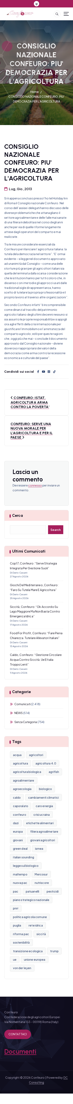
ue (14, 959)
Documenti (20, 1051)
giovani (18, 840)
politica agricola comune (30, 917)
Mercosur (41, 874)
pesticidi (53, 891)
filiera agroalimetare (44, 831)
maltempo (20, 874)
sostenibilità (21, 942)
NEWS (18, 713)
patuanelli (32, 891)
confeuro (19, 814)
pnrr (16, 908)
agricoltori (36, 755)
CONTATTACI (18, 1034)
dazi (16, 823)
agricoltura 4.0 (45, 763)
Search (55, 529)
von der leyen (22, 968)
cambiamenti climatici (43, 797)
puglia (17, 925)
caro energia (44, 806)
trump (54, 951)
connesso (35, 485)
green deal (20, 848)
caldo (17, 797)
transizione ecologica (28, 951)
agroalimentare (23, 780)
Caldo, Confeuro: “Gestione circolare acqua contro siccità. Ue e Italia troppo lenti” (36, 659)
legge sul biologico (26, 865)
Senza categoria (25, 722)
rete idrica (36, 925)
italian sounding (23, 857)
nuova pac (20, 882)
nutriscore (42, 882)
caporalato (20, 806)
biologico (45, 789)
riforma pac (21, 934)
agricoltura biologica (27, 772)
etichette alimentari (40, 823)
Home (34, 91)
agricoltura (20, 763)
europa (18, 831)
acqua (17, 755)
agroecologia (22, 789)
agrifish (54, 772)
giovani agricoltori (42, 840)
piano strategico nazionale (31, 900)
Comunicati (22, 704)
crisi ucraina (41, 814)
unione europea (34, 959)
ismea (39, 848)
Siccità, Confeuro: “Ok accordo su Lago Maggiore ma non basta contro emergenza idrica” (35, 611)
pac (15, 891)
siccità (41, 934)
